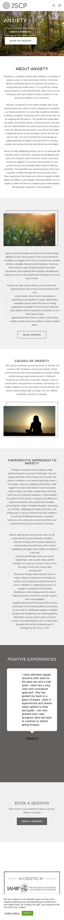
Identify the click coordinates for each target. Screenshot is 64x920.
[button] (20, 32)
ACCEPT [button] (27, 913)
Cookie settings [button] (11, 913)
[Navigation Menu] (59, 5)
